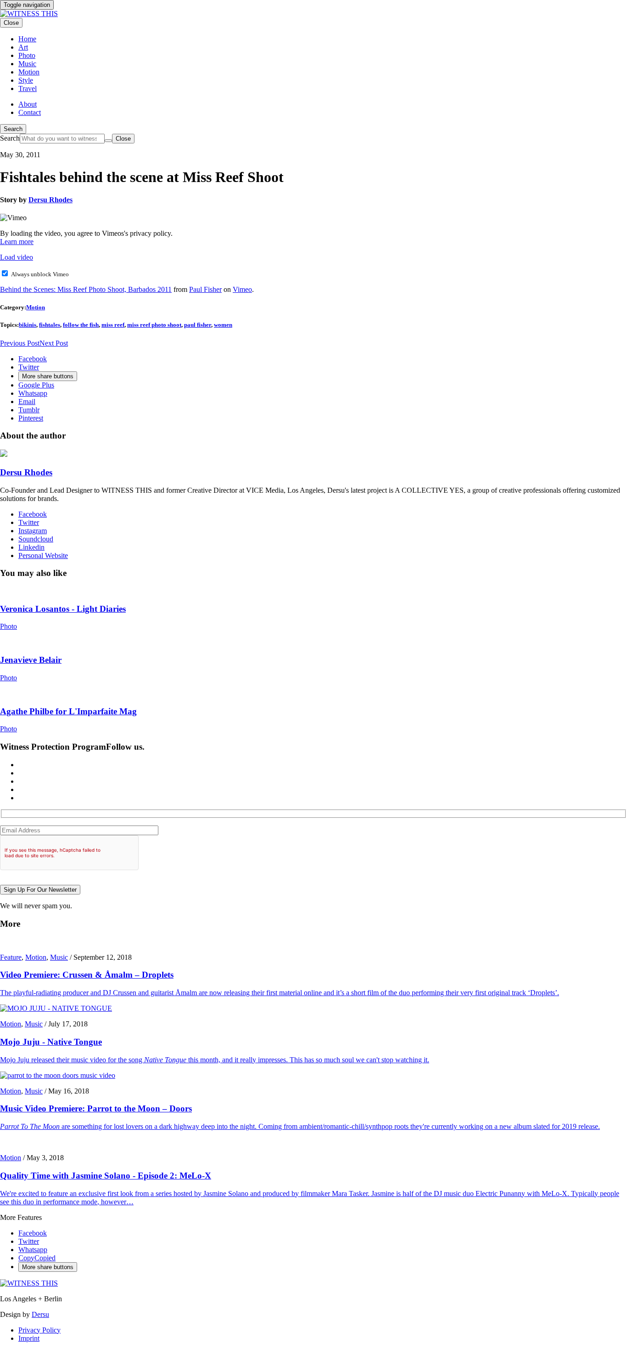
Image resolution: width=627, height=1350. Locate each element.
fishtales (49, 324)
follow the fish (81, 324)
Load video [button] (16, 257)
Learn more (17, 241)
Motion (35, 307)
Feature (11, 957)
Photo (8, 626)
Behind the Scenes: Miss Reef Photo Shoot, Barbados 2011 (86, 289)
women (223, 324)
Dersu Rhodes (50, 200)
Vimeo (242, 289)
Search (13, 128)
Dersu (40, 1314)
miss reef (112, 324)
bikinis (27, 324)
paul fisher (197, 324)
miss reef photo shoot (154, 324)
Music (59, 957)
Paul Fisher (205, 289)
